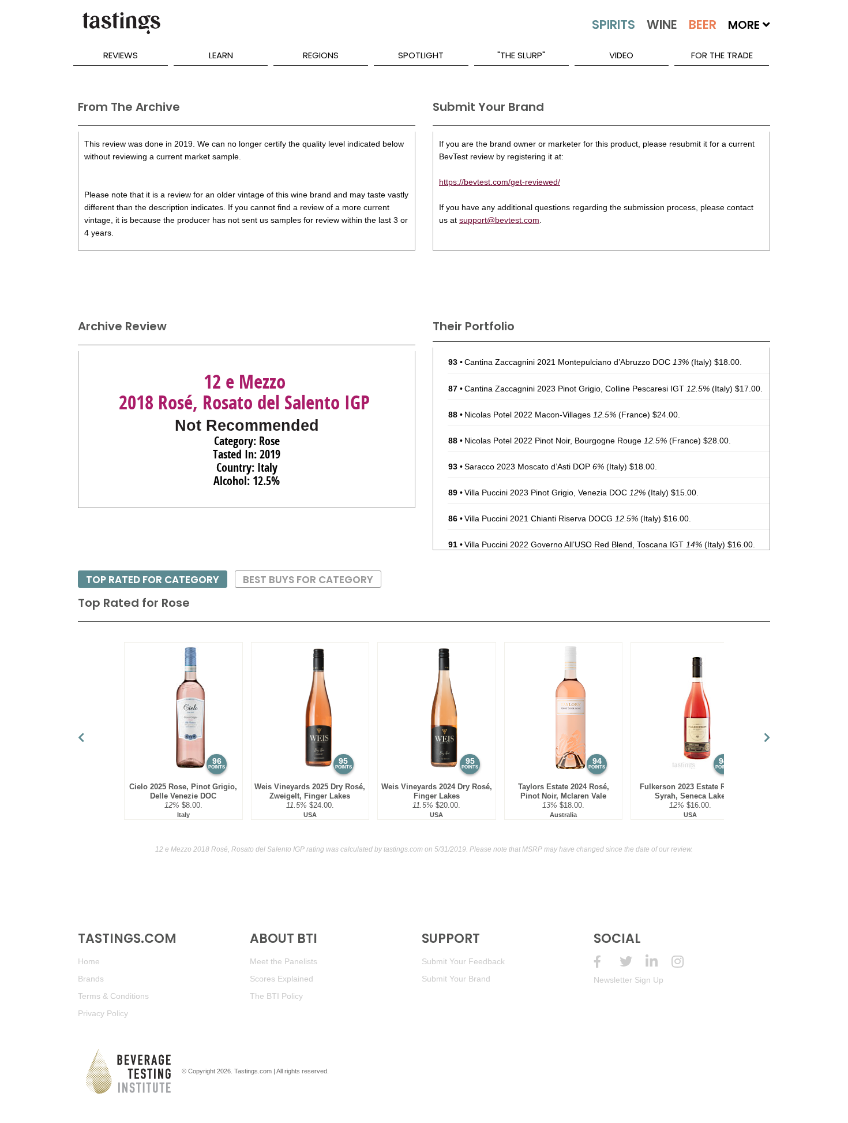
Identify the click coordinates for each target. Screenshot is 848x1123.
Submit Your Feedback (463, 961)
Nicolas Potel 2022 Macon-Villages (540, 414)
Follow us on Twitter (633, 962)
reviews (120, 55)
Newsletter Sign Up (628, 979)
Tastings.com (253, 1071)
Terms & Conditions (113, 996)
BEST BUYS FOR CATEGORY (308, 580)
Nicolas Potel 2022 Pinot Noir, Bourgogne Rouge (565, 440)
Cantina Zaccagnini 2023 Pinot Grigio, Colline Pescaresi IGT (587, 388)
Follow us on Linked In (658, 962)
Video (621, 55)
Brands (91, 978)
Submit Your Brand (456, 978)
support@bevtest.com (499, 220)
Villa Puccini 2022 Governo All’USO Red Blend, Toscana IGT (583, 544)
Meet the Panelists (283, 961)
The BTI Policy (276, 996)
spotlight (421, 55)
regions (321, 55)
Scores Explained (281, 978)
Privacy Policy (103, 1013)
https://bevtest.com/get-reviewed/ (499, 181)
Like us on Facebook (607, 962)
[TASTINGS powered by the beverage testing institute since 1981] (121, 29)
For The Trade (722, 55)
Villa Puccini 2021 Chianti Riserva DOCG (551, 518)
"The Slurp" (521, 55)
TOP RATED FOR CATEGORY (152, 580)
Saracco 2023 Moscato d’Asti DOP (534, 466)
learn (221, 55)
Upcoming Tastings (684, 962)
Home (89, 961)
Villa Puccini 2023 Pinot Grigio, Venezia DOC (555, 492)
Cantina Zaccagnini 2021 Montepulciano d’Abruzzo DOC (576, 362)
